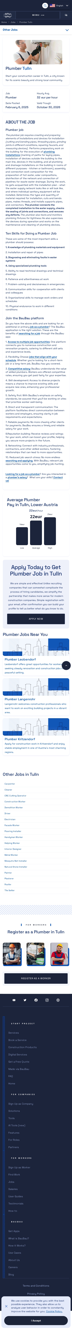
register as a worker (36, 978)
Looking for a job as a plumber (23, 474)
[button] (59, 5)
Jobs (13, 22)
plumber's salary (17, 477)
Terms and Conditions (36, 1285)
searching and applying (19, 460)
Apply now (36, 618)
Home (4, 22)
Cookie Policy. (54, 1311)
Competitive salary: (19, 368)
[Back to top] (66, 665)
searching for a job (29, 333)
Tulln (26, 68)
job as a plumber (39, 326)
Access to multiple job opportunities (29, 341)
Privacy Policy (36, 1293)
